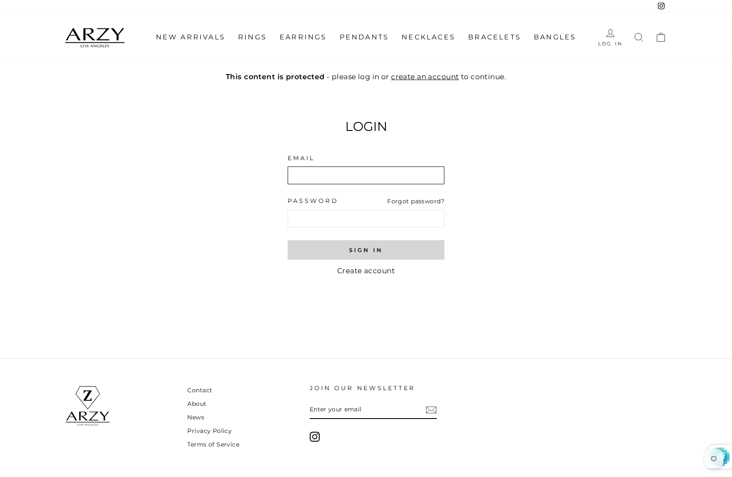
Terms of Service (213, 444)
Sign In (366, 250)
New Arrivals (190, 37)
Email (301, 158)
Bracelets (494, 37)
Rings (252, 37)
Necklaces (428, 37)
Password (313, 200)
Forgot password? (415, 201)
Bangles (555, 37)
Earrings (303, 37)
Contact (199, 390)
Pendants (364, 37)
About (196, 404)
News (195, 417)
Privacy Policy (209, 431)
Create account (366, 270)
